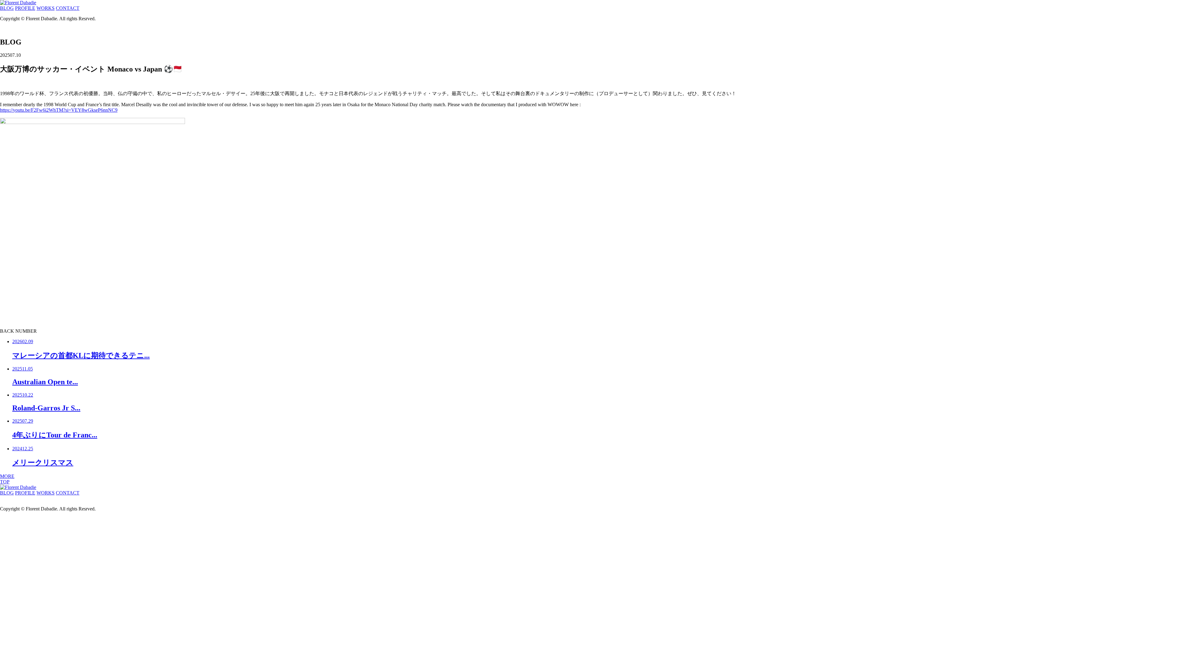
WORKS (46, 8)
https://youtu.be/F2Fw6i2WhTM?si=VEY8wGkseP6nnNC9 (58, 110)
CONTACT (67, 8)
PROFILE (25, 8)
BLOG (7, 8)
